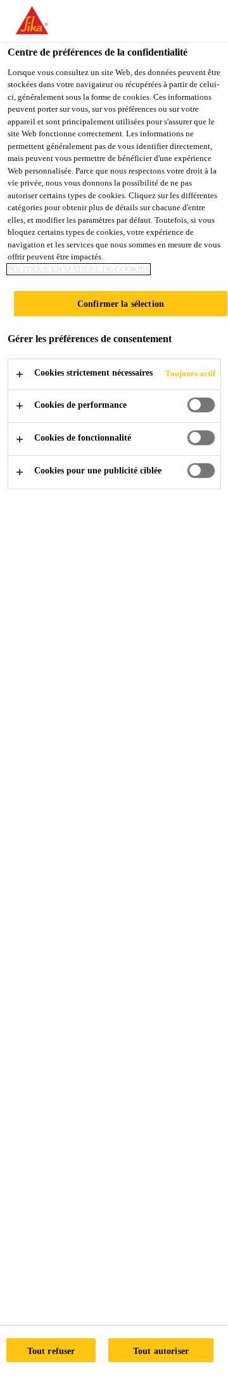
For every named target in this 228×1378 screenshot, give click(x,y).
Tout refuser (51, 1351)
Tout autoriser (161, 1351)
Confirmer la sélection (120, 304)
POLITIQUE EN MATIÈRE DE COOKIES (78, 269)
